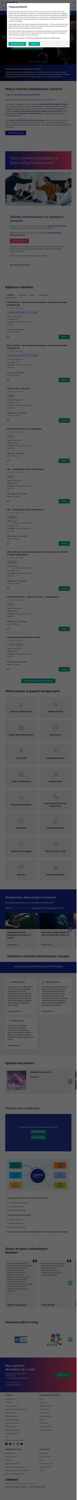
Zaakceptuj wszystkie (17, 44)
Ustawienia (34, 44)
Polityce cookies (55, 38)
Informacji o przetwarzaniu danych (36, 38)
